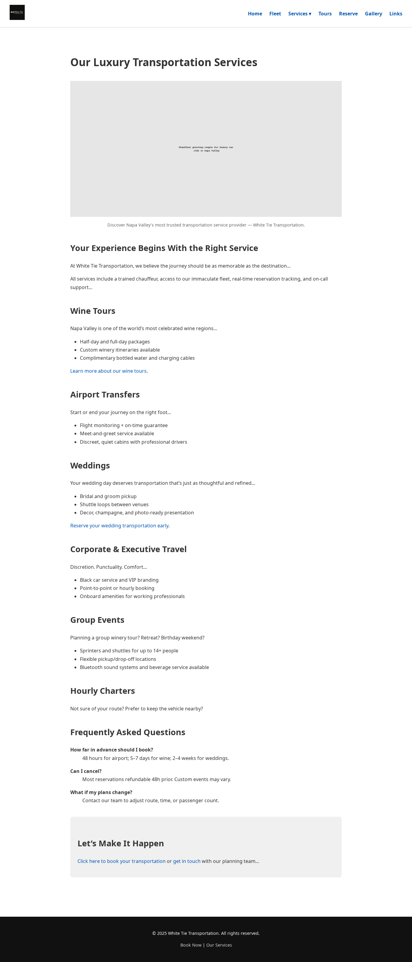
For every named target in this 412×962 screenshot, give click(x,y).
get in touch (187, 861)
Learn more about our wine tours (108, 371)
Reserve (348, 13)
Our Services (219, 945)
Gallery (373, 13)
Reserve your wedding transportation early (119, 525)
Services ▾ (299, 13)
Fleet (275, 13)
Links (395, 13)
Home (255, 13)
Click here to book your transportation (122, 861)
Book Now (190, 945)
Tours (325, 13)
